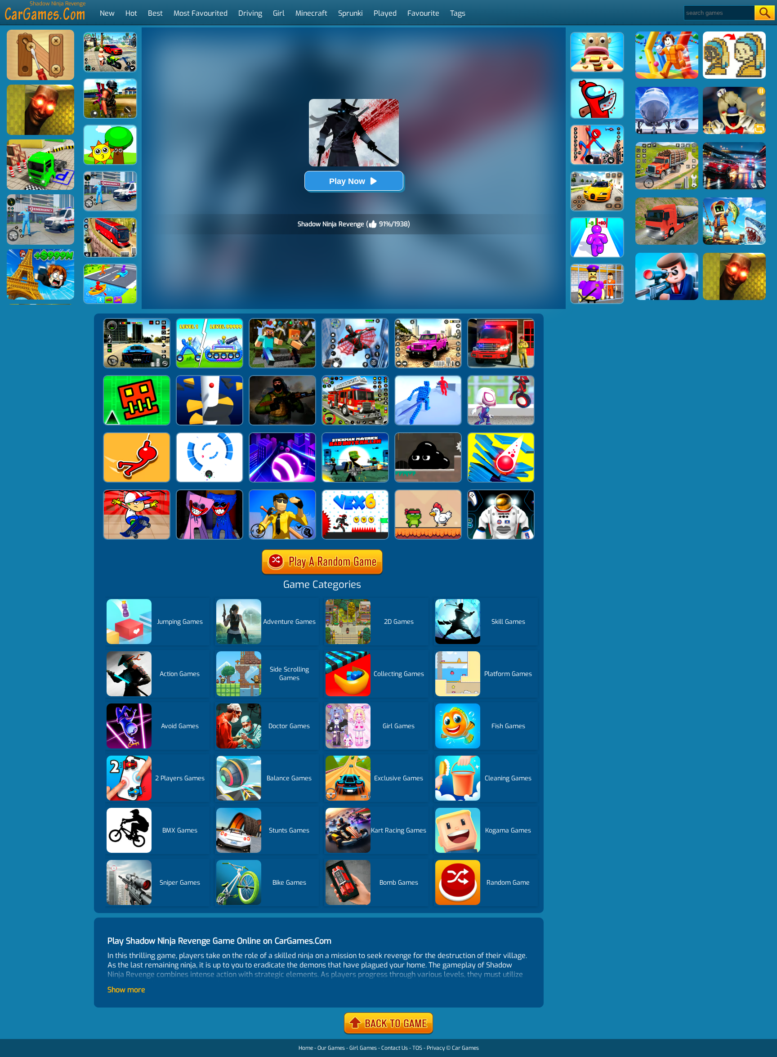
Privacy (436, 1048)
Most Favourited (201, 13)
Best (155, 13)
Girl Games (363, 1048)
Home (306, 1048)
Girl (279, 13)
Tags (457, 13)
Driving (250, 13)
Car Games (465, 1048)
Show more (126, 989)
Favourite (423, 13)
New (107, 13)
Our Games (331, 1048)
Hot (131, 13)
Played (385, 13)
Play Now (347, 181)
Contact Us (394, 1048)
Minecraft (311, 13)
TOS (417, 1048)
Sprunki (350, 13)
